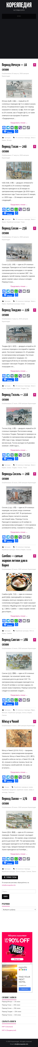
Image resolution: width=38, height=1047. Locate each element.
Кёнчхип (4, 712)
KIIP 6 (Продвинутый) (9, 1030)
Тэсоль (20, 467)
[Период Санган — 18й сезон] (19, 661)
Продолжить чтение (19, 123)
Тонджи (23, 388)
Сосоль (28, 549)
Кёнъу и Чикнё (10, 721)
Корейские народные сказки (23, 787)
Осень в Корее (21, 549)
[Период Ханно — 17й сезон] (19, 820)
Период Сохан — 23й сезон (11, 1008)
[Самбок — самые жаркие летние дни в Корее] (19, 582)
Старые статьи (11, 877)
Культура (7, 137)
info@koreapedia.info (9, 885)
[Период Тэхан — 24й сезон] (19, 170)
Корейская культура (13, 222)
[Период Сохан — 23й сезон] (19, 252)
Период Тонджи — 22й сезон (11, 1011)
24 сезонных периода (23, 137)
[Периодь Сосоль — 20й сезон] (19, 495)
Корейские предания (9, 789)
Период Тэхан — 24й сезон (11, 1005)
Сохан (23, 304)
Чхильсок (11, 792)
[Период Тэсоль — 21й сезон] (19, 416)
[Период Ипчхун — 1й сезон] (19, 89)
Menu (19, 16)
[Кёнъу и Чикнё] (19, 738)
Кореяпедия (19, 5)
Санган (4, 715)
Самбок (9, 633)
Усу (27, 388)
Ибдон (33, 710)
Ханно (34, 871)
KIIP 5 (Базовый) (7, 1026)
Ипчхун (9, 140)
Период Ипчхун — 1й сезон (11, 1001)
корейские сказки (22, 789)
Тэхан (23, 222)
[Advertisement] (19, 39)
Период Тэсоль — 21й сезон (11, 1015)
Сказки (7, 787)
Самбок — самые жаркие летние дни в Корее (14, 560)
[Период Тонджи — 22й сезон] (19, 334)
